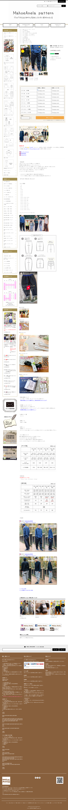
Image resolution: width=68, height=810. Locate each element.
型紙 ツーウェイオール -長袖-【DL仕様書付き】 (10, 365)
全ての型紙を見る (25, 30)
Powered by (28, 808)
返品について (53, 120)
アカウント (55, 1)
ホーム (21, 29)
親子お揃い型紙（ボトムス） (27, 40)
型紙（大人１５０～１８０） (27, 29)
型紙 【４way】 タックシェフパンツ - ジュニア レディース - (27, 616)
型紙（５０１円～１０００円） (27, 41)
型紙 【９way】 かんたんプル (11, 355)
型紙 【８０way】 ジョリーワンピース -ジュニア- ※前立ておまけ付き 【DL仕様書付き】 (11, 370)
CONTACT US (58, 25)
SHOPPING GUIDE (26, 25)
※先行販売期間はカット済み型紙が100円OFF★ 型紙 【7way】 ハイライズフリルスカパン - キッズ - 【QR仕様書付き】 (10, 327)
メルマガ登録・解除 (48, 1)
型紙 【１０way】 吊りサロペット (11, 360)
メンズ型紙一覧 (25, 36)
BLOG (42, 25)
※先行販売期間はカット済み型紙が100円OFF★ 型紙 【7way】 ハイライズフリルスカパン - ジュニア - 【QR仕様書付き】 (13, 344)
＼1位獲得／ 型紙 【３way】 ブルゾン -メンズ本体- (11, 376)
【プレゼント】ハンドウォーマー (40, 615)
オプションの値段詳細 (46, 120)
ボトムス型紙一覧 (31, 34)
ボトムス (33, 29)
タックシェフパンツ (32, 35)
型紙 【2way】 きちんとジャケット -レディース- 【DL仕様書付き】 (11, 387)
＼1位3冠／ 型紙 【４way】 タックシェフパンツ (57, 615)
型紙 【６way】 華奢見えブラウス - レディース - (11, 392)
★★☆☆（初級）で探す (26, 39)
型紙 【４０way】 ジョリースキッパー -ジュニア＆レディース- (10, 381)
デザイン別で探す (25, 34)
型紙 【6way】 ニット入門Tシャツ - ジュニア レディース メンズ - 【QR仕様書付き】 (7, 343)
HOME (10, 25)
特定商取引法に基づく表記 (60, 120)
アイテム (62, 1)
